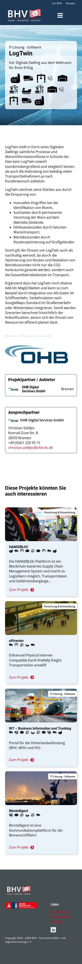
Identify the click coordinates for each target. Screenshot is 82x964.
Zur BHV (57, 3)
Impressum (60, 911)
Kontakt (70, 3)
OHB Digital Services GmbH (33, 389)
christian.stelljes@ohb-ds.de (30, 447)
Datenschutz (61, 916)
